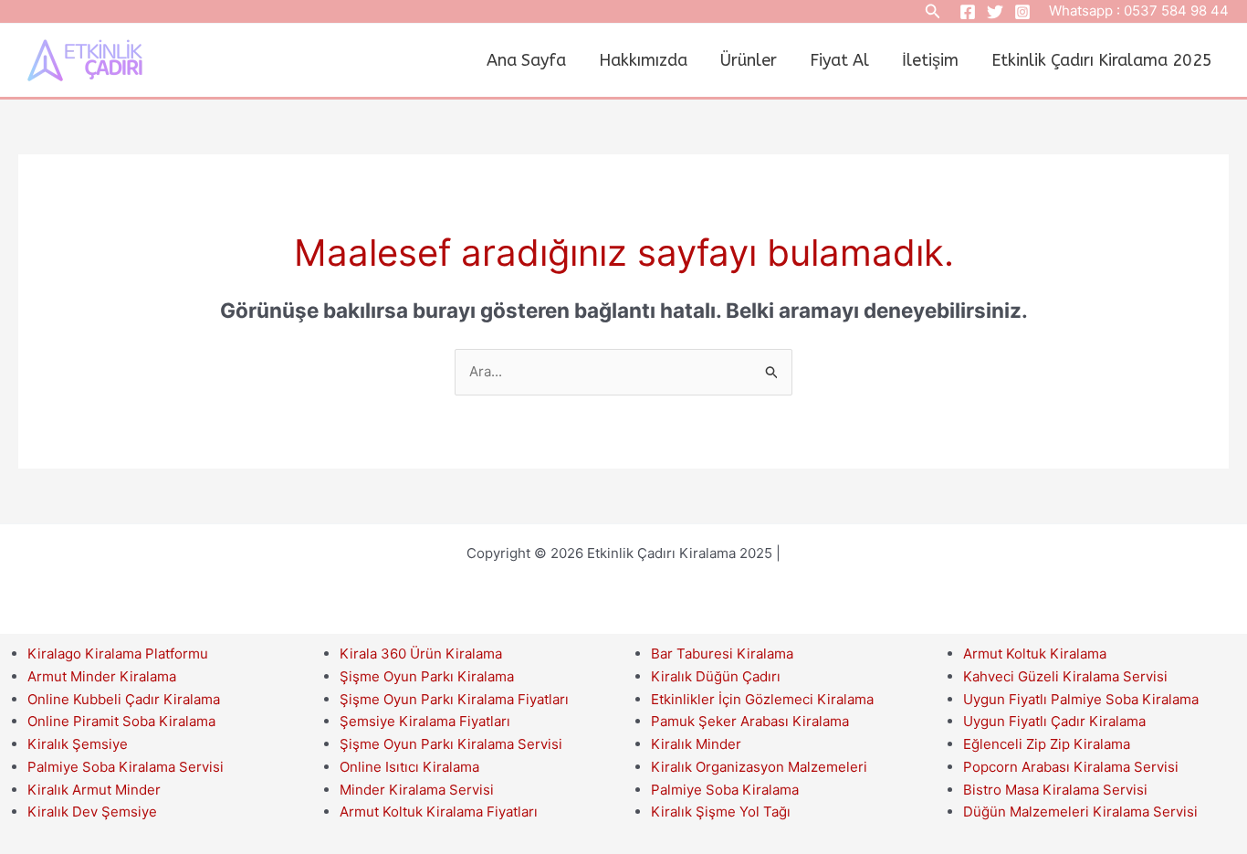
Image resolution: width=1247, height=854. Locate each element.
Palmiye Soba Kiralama (725, 789)
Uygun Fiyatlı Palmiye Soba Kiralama (1081, 699)
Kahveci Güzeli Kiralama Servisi (1065, 676)
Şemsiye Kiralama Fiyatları (425, 721)
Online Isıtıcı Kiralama (409, 766)
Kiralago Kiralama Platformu (117, 653)
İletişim (930, 60)
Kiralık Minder (696, 744)
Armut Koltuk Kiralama (1034, 653)
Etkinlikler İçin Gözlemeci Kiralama (762, 699)
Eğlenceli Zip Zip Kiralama (1046, 744)
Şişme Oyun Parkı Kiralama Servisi (451, 744)
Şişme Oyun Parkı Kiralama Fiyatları (454, 699)
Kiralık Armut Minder (94, 789)
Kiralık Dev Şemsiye (92, 811)
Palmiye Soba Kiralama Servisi (125, 766)
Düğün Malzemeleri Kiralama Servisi (1080, 811)
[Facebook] (967, 12)
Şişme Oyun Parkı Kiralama (427, 676)
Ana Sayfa (526, 60)
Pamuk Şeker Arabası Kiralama (750, 721)
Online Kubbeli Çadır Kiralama (123, 699)
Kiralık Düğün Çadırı (716, 676)
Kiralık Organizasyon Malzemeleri (759, 766)
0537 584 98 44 (1176, 10)
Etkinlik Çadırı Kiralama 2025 (1101, 60)
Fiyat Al (839, 60)
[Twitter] (995, 12)
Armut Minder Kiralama (101, 676)
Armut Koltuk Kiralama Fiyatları (439, 811)
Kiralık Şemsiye (77, 744)
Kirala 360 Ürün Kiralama (421, 653)
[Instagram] (1022, 12)
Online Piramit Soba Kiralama (121, 721)
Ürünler (748, 60)
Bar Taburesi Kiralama (722, 653)
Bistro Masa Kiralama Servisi (1055, 789)
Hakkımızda (643, 60)
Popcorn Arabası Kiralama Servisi (1071, 766)
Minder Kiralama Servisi (417, 789)
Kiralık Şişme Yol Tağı (721, 811)
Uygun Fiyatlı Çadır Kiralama (1054, 721)
